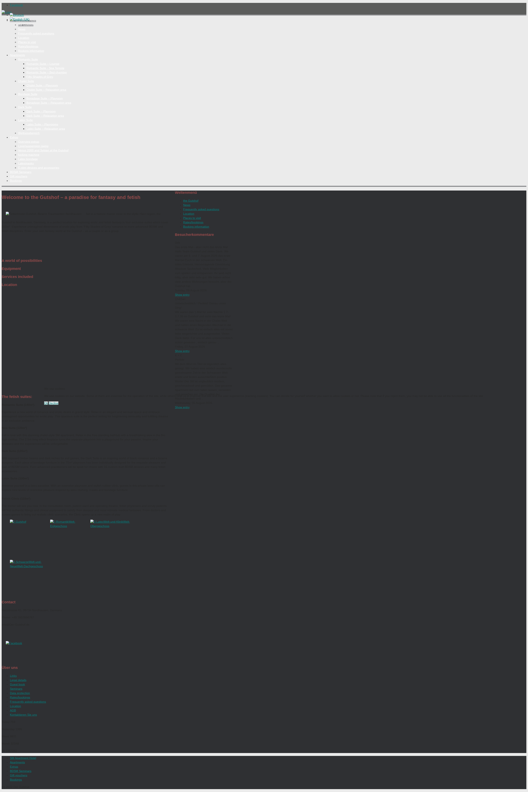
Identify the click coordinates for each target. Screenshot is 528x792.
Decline (53, 403)
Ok (46, 403)
